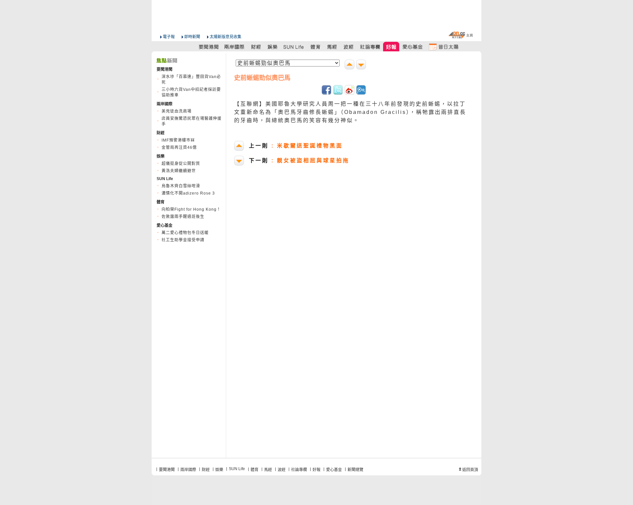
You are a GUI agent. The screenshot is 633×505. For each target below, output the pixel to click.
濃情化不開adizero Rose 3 (188, 193)
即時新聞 (192, 37)
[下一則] (362, 65)
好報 (316, 469)
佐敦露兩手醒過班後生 (183, 216)
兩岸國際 (188, 469)
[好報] (391, 46)
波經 (282, 469)
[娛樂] (272, 46)
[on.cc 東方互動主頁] (460, 35)
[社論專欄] (370, 46)
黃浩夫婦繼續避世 (179, 171)
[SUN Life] (294, 46)
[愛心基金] (413, 46)
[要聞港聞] (209, 46)
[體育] (315, 46)
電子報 (169, 37)
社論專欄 (299, 469)
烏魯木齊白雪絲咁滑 (181, 186)
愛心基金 (334, 469)
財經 (206, 469)
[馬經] (332, 46)
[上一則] (350, 65)
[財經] (256, 46)
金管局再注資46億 (179, 147)
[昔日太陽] (443, 46)
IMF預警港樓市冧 (178, 140)
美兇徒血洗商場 (177, 111)
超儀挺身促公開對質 (181, 163)
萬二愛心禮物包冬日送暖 (185, 232)
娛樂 (219, 469)
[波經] (349, 46)
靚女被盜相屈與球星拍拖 (299, 160)
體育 (254, 469)
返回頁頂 (470, 469)
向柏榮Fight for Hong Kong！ (191, 209)
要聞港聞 (167, 469)
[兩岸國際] (235, 46)
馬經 (268, 469)
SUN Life (237, 468)
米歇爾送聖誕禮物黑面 (296, 145)
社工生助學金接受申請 (183, 240)
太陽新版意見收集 (225, 37)
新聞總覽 (355, 469)
